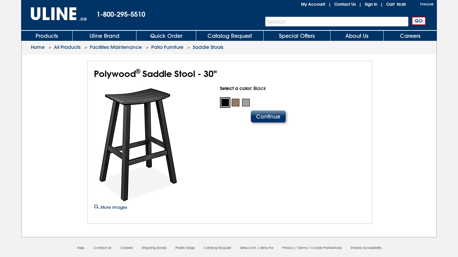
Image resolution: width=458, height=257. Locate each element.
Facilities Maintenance (116, 47)
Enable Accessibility (366, 248)
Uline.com (248, 248)
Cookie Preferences (326, 248)
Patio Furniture (167, 47)
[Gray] (246, 102)
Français (427, 4)
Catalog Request (230, 35)
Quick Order (166, 35)
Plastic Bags (184, 248)
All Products (67, 47)
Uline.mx (266, 248)
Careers (410, 35)
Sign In (371, 4)
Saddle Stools (208, 47)
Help (80, 248)
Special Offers (297, 35)
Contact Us (345, 4)
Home (38, 47)
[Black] (225, 102)
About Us (356, 35)
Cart (396, 4)
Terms (302, 248)
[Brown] (235, 102)
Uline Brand (104, 35)
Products (47, 35)
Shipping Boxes (154, 248)
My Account (313, 4)
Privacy (288, 248)
